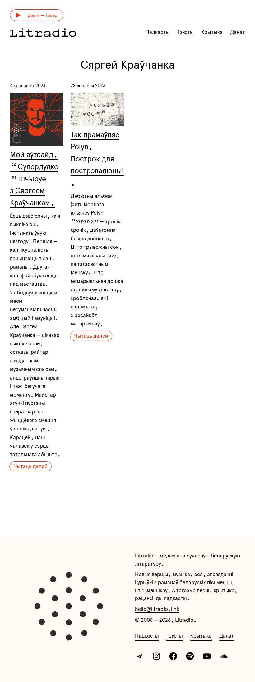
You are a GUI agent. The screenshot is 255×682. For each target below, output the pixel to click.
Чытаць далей (30, 466)
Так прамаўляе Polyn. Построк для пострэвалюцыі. (97, 159)
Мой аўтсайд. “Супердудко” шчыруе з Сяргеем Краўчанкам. (34, 178)
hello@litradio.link (157, 609)
